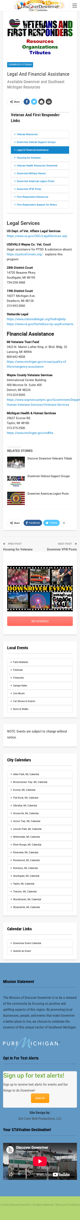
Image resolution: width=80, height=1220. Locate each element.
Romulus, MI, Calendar (25, 868)
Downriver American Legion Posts (35, 181)
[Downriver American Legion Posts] (16, 498)
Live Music (19, 693)
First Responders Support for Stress (37, 204)
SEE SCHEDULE (40, 621)
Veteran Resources (27, 134)
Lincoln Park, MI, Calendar (27, 829)
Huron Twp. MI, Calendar (26, 821)
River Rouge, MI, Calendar (27, 844)
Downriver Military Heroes (31, 173)
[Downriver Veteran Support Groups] (16, 480)
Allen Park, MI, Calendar (26, 774)
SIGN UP (40, 1098)
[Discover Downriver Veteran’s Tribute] (16, 463)
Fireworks (18, 677)
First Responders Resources (32, 196)
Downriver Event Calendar (27, 943)
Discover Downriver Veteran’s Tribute (49, 458)
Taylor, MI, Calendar (23, 883)
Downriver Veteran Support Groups (36, 142)
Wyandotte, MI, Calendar (26, 907)
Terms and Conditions (67, 1204)
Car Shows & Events (24, 701)
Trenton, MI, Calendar (25, 891)
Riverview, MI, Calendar (25, 852)
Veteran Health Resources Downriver (37, 165)
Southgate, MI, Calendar (26, 876)
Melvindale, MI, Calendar (26, 836)
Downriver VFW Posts (29, 189)
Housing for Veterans (29, 157)
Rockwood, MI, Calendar (26, 860)
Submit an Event (22, 951)
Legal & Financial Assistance (32, 150)
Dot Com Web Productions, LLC (40, 1118)
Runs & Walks (20, 709)
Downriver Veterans (20, 64)
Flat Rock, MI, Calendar (25, 797)
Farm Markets (20, 662)
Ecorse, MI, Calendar (24, 790)
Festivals (18, 670)
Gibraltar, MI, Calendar (25, 805)
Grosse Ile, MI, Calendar (26, 813)
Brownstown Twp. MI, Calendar (30, 782)
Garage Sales (20, 685)
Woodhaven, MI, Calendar (27, 899)
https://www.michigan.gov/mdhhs (30, 433)
